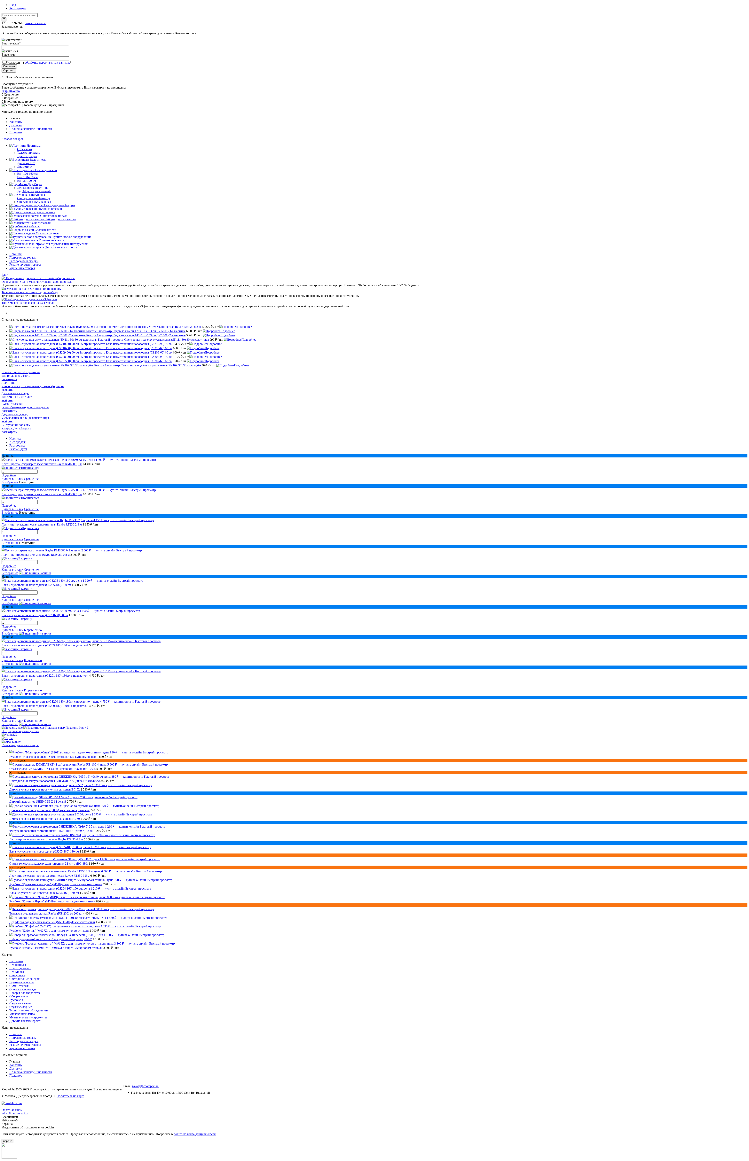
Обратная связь (12, 1109)
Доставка (15, 125)
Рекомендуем (18, 449)
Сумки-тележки (19, 985)
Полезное (15, 132)
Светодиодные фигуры (24, 978)
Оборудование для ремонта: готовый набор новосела (37, 281)
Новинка (15, 438)
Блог (5, 274)
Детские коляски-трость (25, 1021)
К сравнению (33, 630)
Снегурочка (17, 975)
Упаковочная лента (22, 1014)
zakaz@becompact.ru (145, 1086)
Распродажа (17, 445)
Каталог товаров (13, 139)
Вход (12, 4)
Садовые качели (20, 1003)
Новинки (15, 254)
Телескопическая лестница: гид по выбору (30, 292)
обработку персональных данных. (47, 62)
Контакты (15, 121)
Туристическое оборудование (28, 1010)
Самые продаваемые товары (20, 745)
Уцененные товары (22, 268)
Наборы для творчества (25, 992)
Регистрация (17, 8)
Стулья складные (20, 1007)
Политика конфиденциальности (30, 128)
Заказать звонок (35, 23)
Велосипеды (17, 964)
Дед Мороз (16, 971)
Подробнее (244, 326)
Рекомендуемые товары (25, 264)
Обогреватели (18, 996)
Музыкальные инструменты (28, 1017)
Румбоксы (16, 999)
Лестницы (16, 961)
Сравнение (31, 478)
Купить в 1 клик (12, 478)
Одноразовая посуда (22, 989)
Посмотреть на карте (70, 1096)
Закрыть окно (11, 91)
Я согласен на (38, 62)
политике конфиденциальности (195, 1134)
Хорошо (7, 1141)
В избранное (10, 482)
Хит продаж (17, 442)
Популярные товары (22, 257)
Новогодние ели (20, 968)
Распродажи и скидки (23, 261)
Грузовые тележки (21, 982)
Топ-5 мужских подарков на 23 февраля (28, 302)
